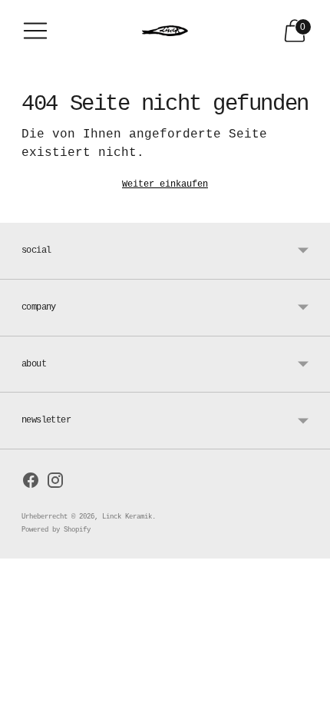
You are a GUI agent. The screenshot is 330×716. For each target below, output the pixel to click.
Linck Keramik (127, 517)
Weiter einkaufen (165, 184)
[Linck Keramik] (165, 30)
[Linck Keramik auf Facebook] (30, 483)
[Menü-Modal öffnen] (35, 30)
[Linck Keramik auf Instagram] (55, 483)
